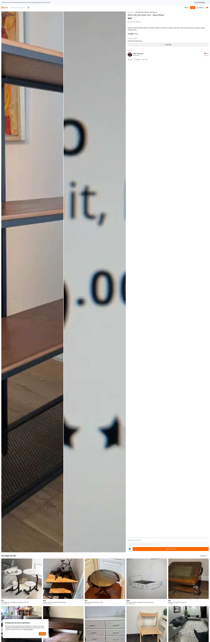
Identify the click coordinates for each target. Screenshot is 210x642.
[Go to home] (4, 7)
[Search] (28, 7)
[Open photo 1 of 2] (32, 281)
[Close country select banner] (208, 2)
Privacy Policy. (28, 629)
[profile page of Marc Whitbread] (130, 54)
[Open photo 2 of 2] (95, 281)
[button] (204, 555)
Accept (42, 634)
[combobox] (18, 7)
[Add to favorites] (130, 549)
